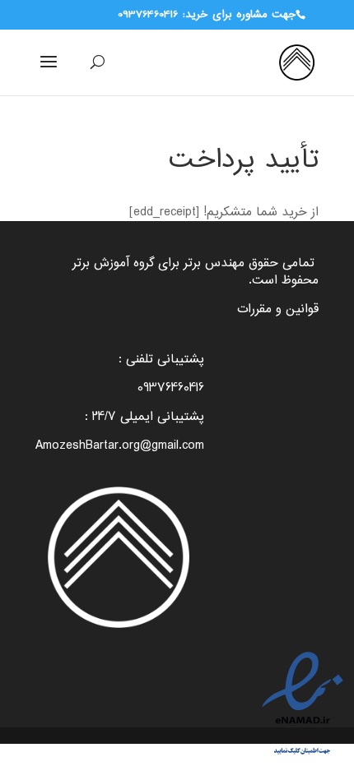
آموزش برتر (100, 263)
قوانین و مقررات (278, 309)
